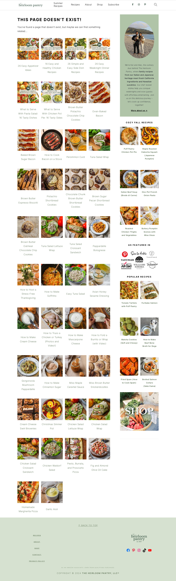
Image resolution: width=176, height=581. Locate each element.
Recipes (75, 4)
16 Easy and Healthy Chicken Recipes (52, 68)
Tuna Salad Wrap (99, 157)
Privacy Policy (37, 561)
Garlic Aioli (52, 509)
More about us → (139, 110)
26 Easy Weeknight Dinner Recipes (99, 68)
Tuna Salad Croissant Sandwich (75, 248)
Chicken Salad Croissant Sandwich (28, 467)
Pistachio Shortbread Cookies (51, 200)
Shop (100, 4)
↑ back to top (88, 525)
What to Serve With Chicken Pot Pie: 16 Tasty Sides (51, 113)
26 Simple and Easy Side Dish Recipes (75, 68)
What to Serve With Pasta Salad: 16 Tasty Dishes (28, 113)
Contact (36, 554)
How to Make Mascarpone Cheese (75, 339)
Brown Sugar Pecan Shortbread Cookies (99, 200)
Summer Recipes (58, 4)
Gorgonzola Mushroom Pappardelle (28, 385)
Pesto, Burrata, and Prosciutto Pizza (75, 467)
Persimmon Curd (75, 157)
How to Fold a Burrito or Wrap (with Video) (99, 339)
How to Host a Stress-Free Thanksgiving (28, 293)
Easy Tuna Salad (75, 293)
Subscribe (113, 4)
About (88, 4)
